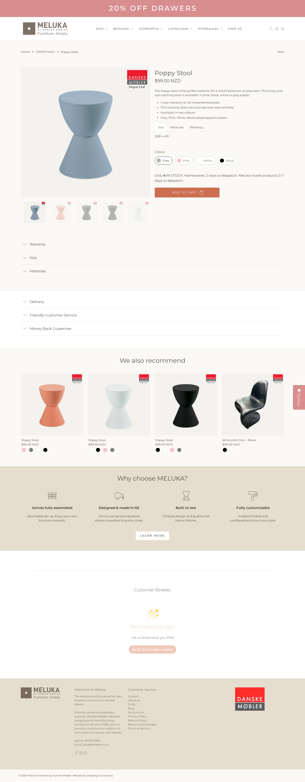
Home (25, 51)
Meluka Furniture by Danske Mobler (49, 775)
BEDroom (121, 28)
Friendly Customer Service (53, 315)
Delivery (37, 302)
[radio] (163, 161)
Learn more (152, 535)
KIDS (100, 28)
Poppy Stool (30, 440)
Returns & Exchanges (142, 724)
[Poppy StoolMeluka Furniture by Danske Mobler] (85, 132)
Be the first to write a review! (152, 649)
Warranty (196, 127)
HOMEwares (208, 28)
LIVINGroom (178, 28)
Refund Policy (137, 720)
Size (161, 127)
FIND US (235, 28)
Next (280, 51)
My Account (136, 712)
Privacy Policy (137, 716)
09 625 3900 (92, 740)
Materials (177, 127)
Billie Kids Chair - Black (239, 440)
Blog (131, 708)
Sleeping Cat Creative (100, 775)
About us (134, 700)
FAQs (131, 704)
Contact (133, 696)
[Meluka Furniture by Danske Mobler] (45, 28)
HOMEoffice (149, 28)
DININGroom (45, 51)
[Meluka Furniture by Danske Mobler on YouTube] (85, 753)
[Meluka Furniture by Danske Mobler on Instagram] (81, 753)
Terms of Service (139, 728)
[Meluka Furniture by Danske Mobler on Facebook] (76, 753)
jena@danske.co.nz (96, 744)
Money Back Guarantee (50, 328)
